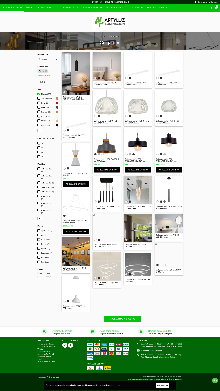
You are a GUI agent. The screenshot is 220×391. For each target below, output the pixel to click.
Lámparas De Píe (68, 8)
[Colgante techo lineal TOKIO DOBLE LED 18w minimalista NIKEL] (76, 251)
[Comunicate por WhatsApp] (215, 380)
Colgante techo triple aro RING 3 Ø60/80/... (137, 280)
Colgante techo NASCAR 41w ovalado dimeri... (75, 222)
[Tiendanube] (48, 378)
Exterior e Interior (114, 8)
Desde (39, 273)
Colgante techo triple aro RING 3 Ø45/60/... (168, 271)
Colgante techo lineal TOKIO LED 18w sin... (105, 246)
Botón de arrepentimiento (175, 379)
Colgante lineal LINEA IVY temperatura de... (135, 84)
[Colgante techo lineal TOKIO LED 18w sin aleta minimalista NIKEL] (107, 228)
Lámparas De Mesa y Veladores (39, 8)
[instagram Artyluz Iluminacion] (64, 345)
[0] (216, 9)
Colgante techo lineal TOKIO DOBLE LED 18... (74, 269)
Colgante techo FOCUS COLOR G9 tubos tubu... (107, 207)
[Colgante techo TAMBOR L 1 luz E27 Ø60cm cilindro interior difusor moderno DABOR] (107, 104)
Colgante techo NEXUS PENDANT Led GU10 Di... (73, 98)
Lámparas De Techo (10, 8)
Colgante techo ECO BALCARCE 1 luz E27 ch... (135, 160)
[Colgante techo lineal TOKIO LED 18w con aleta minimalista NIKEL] (169, 223)
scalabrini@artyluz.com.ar (151, 350)
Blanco (41, 71)
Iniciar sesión (213, 2)
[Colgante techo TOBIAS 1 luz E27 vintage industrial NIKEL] (76, 289)
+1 (102, 278)
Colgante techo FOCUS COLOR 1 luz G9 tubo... (169, 207)
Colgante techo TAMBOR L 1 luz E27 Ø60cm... (105, 122)
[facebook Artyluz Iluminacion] (70, 345)
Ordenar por (42, 54)
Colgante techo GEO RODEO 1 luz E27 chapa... (106, 160)
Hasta (48, 273)
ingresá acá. (162, 379)
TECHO (108, 36)
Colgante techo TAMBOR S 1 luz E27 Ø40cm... (167, 122)
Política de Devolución (157, 8)
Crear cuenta (202, 2)
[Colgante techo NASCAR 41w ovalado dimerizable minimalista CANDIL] (76, 204)
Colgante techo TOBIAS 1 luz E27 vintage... (74, 307)
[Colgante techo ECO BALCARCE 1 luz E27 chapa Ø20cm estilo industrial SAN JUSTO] (169, 142)
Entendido (162, 386)
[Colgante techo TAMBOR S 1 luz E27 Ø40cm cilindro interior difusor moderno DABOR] (169, 104)
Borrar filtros (44, 76)
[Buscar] (211, 8)
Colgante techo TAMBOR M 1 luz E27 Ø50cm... (137, 122)
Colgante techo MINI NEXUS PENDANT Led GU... (105, 84)
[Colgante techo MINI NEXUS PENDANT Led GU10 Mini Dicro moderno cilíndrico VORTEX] (107, 66)
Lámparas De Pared (90, 8)
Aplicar (56, 277)
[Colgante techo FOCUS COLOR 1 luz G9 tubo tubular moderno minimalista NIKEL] (169, 190)
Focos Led (135, 8)
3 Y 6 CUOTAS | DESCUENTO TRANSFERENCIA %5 (110, 2)
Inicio (103, 36)
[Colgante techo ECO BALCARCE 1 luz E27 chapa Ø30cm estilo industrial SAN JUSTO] (138, 142)
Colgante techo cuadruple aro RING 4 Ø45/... (106, 284)
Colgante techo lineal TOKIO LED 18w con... (167, 236)
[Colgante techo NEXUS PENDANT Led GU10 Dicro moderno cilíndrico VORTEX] (76, 73)
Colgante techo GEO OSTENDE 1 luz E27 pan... (76, 174)
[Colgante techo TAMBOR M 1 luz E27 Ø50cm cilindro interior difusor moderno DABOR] (138, 104)
